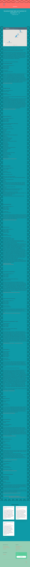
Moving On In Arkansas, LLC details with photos (10, 158)
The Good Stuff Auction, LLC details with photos (10, 459)
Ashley (13, 14)
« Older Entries (5, 537)
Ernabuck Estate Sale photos (7, 263)
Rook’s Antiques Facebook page (7, 83)
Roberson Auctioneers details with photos (9, 413)
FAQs (16, 550)
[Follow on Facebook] (26, 563)
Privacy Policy (18, 547)
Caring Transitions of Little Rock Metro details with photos (11, 292)
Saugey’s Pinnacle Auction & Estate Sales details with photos (11, 313)
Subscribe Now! (15, 6)
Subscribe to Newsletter (6, 547)
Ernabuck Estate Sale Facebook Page (8, 264)
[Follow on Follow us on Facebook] (3, 1)
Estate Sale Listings (5, 546)
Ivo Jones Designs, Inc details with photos (9, 390)
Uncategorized (10, 509)
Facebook (4, 554)
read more (5, 518)
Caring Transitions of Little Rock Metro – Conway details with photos (13, 343)
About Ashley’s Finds (19, 546)
